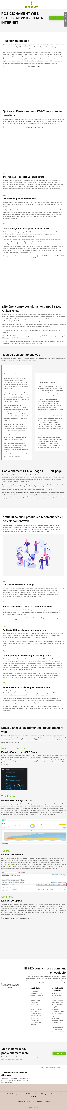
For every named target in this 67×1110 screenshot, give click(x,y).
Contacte (33, 1096)
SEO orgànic (45, 1094)
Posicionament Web (32, 1094)
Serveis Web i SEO (57, 1094)
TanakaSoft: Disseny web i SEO (14, 1094)
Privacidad (39, 1101)
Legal (33, 1101)
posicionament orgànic (8, 864)
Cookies (47, 1101)
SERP (35, 762)
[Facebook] (62, 4)
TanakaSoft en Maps (23, 1101)
